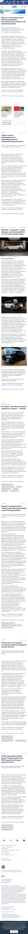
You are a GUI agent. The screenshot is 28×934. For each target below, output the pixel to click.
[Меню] (25, 6)
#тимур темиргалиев (20, 740)
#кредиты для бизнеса (7, 484)
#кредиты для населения (8, 486)
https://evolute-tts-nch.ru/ (8, 338)
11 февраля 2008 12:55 (22, 15)
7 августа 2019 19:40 (23, 640)
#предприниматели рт (7, 740)
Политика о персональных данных (8, 909)
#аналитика (4, 490)
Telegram (21, 95)
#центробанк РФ (15, 490)
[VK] (4, 840)
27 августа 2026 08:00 (12, 227)
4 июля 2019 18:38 (23, 753)
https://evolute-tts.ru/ (11, 337)
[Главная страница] (14, 7)
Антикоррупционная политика (7, 911)
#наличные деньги (6, 488)
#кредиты (19, 486)
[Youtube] (24, 840)
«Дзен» (16, 95)
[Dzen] (17, 840)
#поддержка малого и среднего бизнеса (11, 625)
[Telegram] (10, 840)
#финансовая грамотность (8, 623)
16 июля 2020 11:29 (23, 503)
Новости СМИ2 (6, 122)
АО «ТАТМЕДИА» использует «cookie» (8, 914)
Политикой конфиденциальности (16, 928)
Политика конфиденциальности (8, 920)
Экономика (3, 227)
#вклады (16, 488)
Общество (3, 14)
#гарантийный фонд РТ (7, 736)
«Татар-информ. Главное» (12, 91)
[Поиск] (2, 7)
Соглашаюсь (14, 931)
